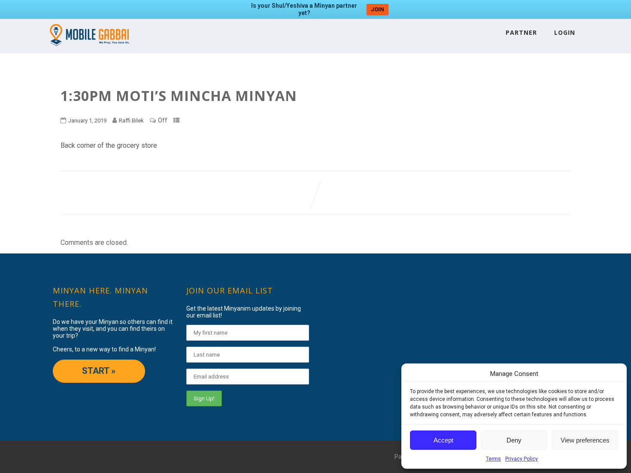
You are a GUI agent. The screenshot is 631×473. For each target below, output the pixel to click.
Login (564, 32)
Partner (521, 32)
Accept (443, 440)
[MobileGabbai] (89, 49)
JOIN (377, 9)
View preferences (585, 440)
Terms (493, 459)
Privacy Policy (521, 459)
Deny (514, 440)
